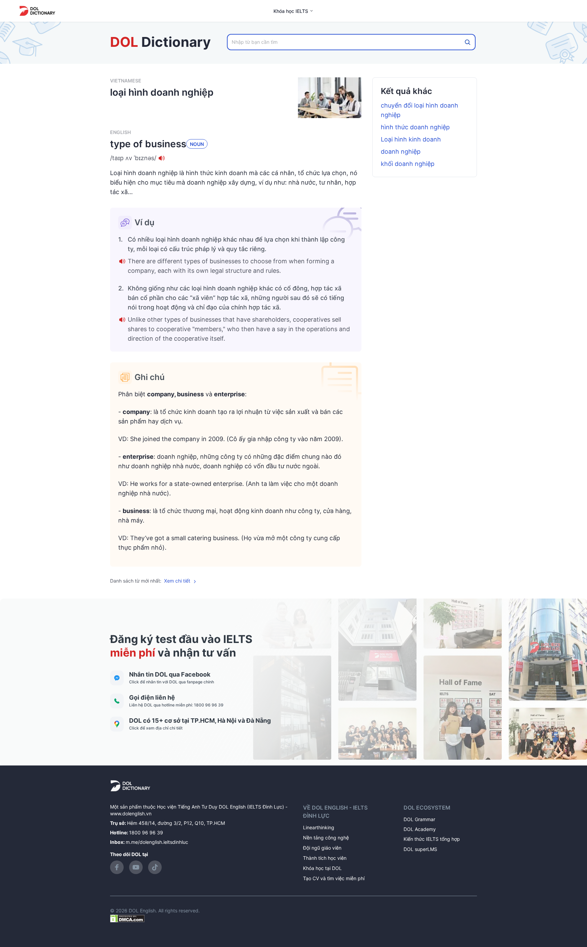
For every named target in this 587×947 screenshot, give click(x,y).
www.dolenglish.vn (131, 813)
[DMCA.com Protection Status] (127, 918)
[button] (235, 158)
